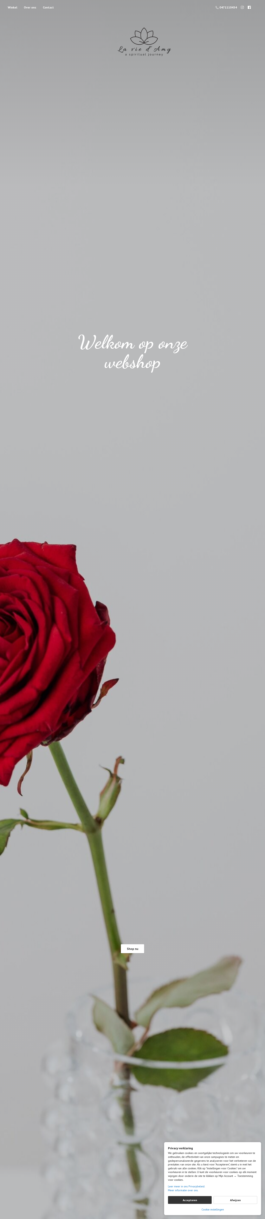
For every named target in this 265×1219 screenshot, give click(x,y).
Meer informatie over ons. (183, 1190)
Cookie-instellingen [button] (213, 1209)
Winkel (12, 7)
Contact (48, 7)
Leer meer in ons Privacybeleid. (186, 1186)
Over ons (30, 7)
